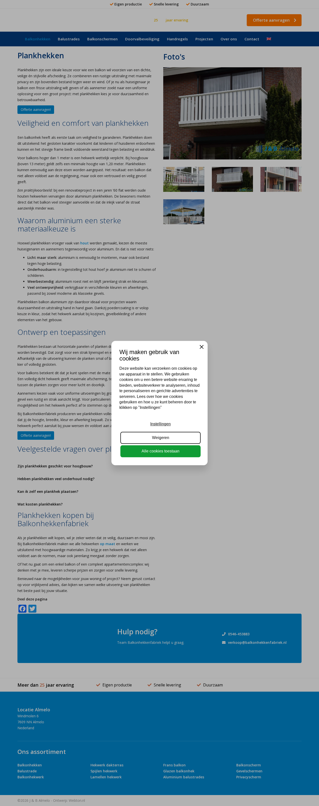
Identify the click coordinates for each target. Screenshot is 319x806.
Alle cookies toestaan (160, 451)
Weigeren (160, 438)
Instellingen (160, 424)
